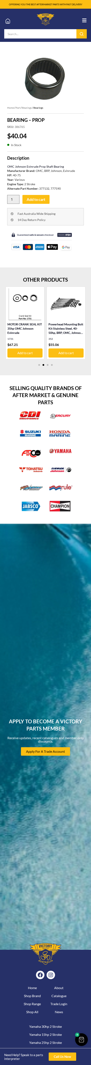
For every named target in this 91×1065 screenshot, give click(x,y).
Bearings (27, 107)
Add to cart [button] (66, 353)
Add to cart (36, 199)
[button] (39, 365)
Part (18, 107)
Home (10, 107)
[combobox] (40, 33)
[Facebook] (40, 975)
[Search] (81, 33)
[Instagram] (51, 975)
